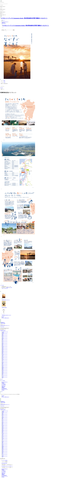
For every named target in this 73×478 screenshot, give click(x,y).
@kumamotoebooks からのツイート (5, 325)
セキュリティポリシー (5, 389)
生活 (4, 82)
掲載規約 (3, 387)
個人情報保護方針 (4, 388)
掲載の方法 (3, 22)
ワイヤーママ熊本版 (4, 460)
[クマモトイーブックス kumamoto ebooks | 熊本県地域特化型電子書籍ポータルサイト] (23, 18)
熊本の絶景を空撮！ (4, 463)
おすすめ (1, 87)
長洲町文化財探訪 (4, 307)
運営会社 (3, 382)
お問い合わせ (3, 23)
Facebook (3, 316)
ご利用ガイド (3, 383)
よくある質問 (3, 384)
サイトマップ (3, 385)
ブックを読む (2, 285)
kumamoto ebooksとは (5, 21)
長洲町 (4, 80)
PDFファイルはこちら (5, 288)
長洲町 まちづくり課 (9, 287)
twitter (2, 317)
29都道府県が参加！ (3, 330)
